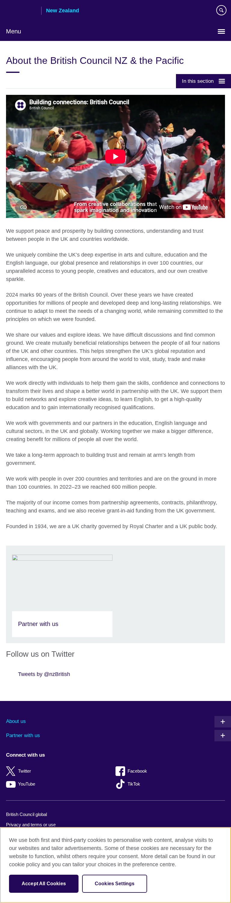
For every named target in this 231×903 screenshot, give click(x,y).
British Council (21, 11)
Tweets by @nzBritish (44, 674)
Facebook (137, 771)
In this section (198, 81)
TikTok (134, 783)
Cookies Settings (115, 883)
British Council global (26, 814)
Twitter (24, 771)
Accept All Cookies (44, 883)
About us (16, 721)
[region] (115, 865)
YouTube (26, 783)
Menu (13, 31)
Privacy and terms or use (31, 824)
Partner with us (23, 735)
